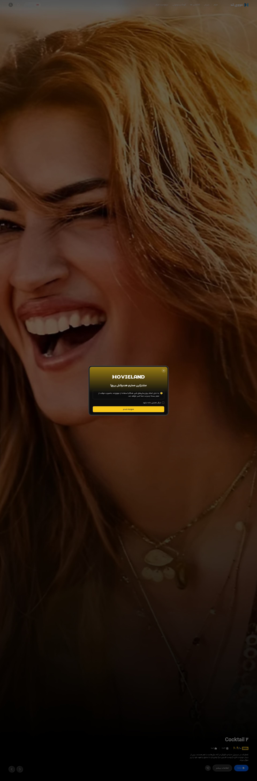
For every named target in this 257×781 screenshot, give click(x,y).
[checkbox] (163, 403)
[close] (164, 370)
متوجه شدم (128, 409)
